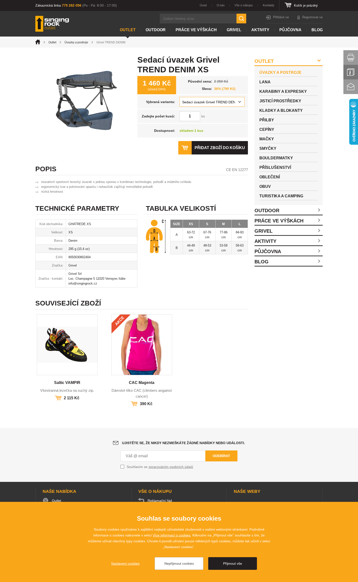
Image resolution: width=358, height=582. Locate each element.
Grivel (234, 30)
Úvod (203, 5)
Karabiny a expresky (283, 91)
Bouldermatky (276, 158)
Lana (265, 82)
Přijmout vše (232, 563)
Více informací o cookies (171, 535)
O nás (221, 5)
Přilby (266, 120)
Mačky (266, 139)
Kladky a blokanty (281, 110)
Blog (317, 30)
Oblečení (269, 177)
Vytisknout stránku (350, 57)
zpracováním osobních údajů (171, 467)
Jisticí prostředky (280, 101)
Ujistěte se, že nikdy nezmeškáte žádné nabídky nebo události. (183, 443)
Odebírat (221, 456)
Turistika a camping (281, 196)
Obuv (265, 186)
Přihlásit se (281, 17)
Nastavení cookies (125, 563)
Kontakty (268, 5)
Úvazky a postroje (76, 42)
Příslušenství (275, 167)
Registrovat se (312, 17)
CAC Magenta (141, 383)
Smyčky (267, 148)
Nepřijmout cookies (179, 563)
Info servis (350, 72)
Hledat (241, 18)
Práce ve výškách (196, 30)
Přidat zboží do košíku (220, 148)
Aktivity (260, 30)
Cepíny (266, 129)
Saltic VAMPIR (67, 383)
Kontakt (350, 86)
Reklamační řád (160, 501)
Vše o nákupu (244, 5)
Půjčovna (290, 30)
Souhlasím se (160, 467)
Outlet (128, 30)
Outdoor (156, 30)
